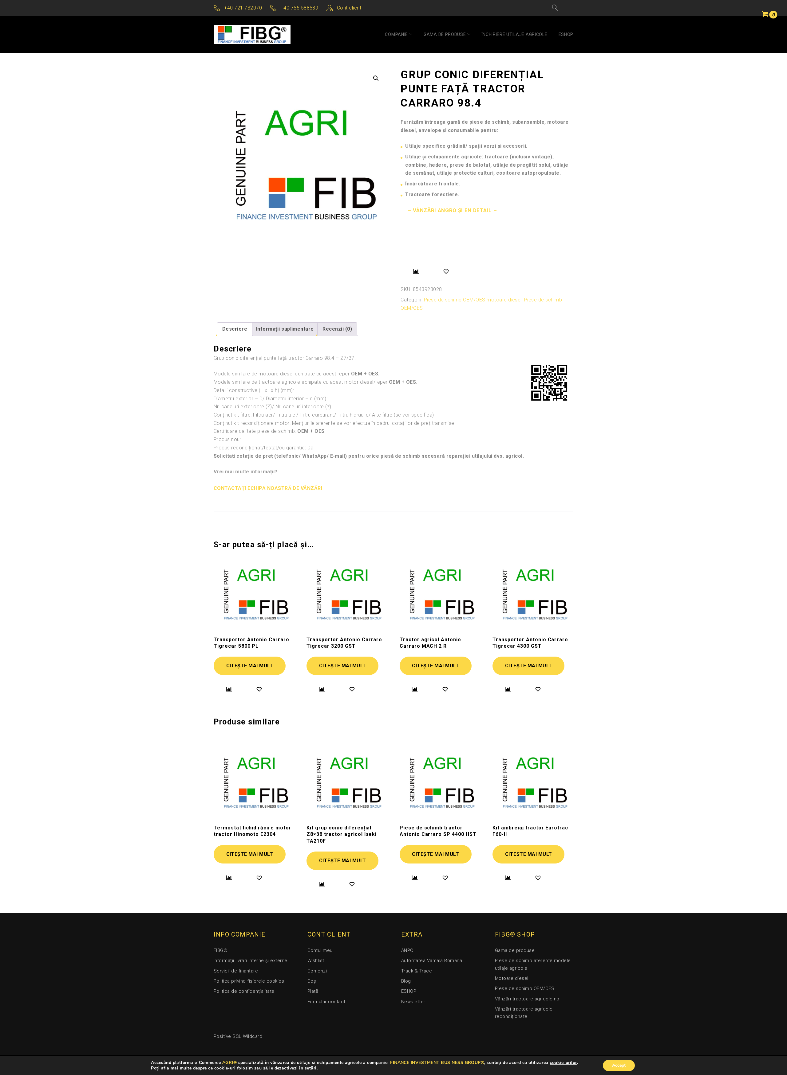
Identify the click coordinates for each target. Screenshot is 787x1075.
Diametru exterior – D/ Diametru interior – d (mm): (270, 399)
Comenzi (317, 971)
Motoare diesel (511, 978)
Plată (312, 991)
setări (311, 1068)
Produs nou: (227, 439)
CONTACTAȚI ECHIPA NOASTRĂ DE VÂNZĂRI (268, 488)
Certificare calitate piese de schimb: (269, 431)
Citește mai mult (249, 666)
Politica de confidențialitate (244, 991)
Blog (406, 981)
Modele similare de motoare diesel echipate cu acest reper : (296, 374)
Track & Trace (416, 971)
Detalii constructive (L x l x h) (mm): (254, 390)
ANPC (407, 950)
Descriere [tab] (234, 329)
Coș (311, 981)
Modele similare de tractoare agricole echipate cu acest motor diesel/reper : (315, 382)
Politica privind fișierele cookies (249, 981)
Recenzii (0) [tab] (337, 329)
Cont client (349, 8)
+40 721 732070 (243, 8)
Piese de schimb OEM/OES (524, 988)
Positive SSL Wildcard (238, 1036)
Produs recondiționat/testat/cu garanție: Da (264, 448)
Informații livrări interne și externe (250, 960)
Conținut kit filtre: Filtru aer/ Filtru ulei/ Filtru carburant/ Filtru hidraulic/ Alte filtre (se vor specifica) (324, 415)
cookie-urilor (563, 1062)
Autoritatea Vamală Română (431, 960)
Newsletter (413, 1001)
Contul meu (320, 950)
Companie (396, 34)
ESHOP (566, 34)
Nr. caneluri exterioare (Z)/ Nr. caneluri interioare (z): (273, 406)
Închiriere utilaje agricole (515, 34)
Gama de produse (445, 34)
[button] (376, 78)
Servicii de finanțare (236, 971)
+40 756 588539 (299, 8)
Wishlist (315, 960)
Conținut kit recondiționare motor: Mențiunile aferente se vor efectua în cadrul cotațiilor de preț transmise (334, 423)
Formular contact (326, 1001)
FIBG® (220, 950)
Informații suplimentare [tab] (285, 329)
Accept (619, 1065)
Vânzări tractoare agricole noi (527, 999)
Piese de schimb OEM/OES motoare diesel (473, 300)
